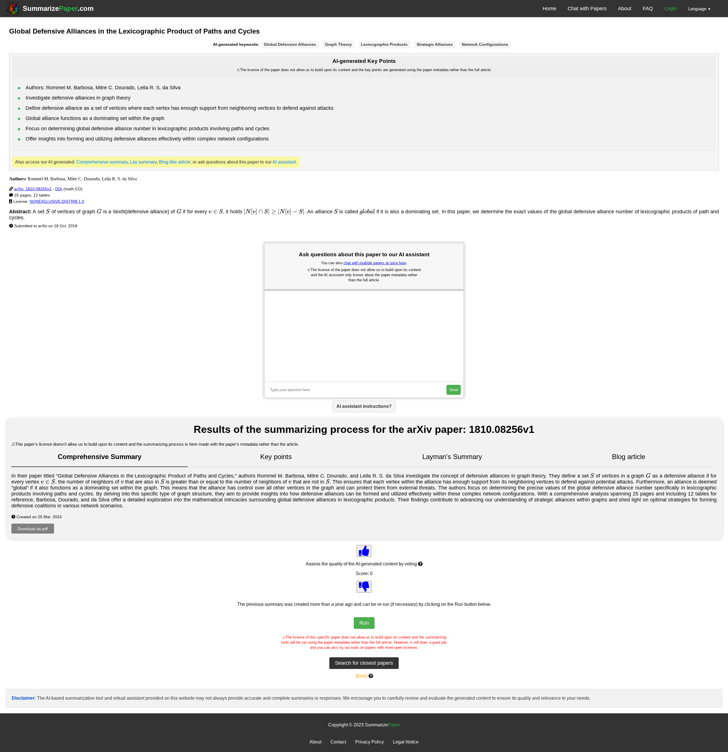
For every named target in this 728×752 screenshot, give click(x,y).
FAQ (648, 8)
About (624, 8)
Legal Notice (406, 741)
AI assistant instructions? (364, 406)
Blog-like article (174, 162)
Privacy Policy (369, 741)
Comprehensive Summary (99, 456)
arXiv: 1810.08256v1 (32, 189)
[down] (364, 587)
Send (453, 390)
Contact (338, 741)
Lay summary (143, 162)
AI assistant (284, 162)
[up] (364, 551)
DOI (58, 189)
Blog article (628, 456)
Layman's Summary (452, 456)
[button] (699, 8)
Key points (276, 456)
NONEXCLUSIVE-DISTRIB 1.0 (57, 201)
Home (549, 8)
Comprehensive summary (102, 162)
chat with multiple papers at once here (375, 263)
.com (58, 8)
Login (670, 8)
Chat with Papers (587, 8)
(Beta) (361, 676)
